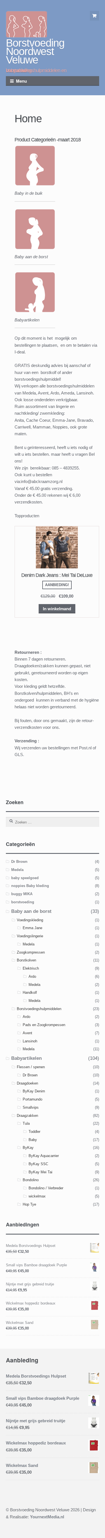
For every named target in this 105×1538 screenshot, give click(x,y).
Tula (26, 1123)
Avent (27, 1033)
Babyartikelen (26, 1058)
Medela (17, 870)
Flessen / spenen (31, 1067)
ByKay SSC (38, 1164)
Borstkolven (26, 960)
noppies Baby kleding (30, 886)
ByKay (28, 1147)
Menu (21, 81)
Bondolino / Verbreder (46, 1188)
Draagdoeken (27, 1083)
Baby (33, 1140)
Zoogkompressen (31, 952)
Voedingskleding (30, 920)
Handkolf (30, 992)
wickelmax (37, 1196)
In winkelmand (57, 608)
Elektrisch (31, 968)
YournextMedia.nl (47, 1516)
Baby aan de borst (31, 911)
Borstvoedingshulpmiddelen (39, 1009)
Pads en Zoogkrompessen (44, 1025)
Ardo (32, 976)
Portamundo (32, 1099)
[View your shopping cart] (94, 16)
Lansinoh (30, 1041)
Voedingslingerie (30, 936)
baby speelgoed (25, 878)
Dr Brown (19, 861)
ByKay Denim (34, 1091)
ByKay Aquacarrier (44, 1156)
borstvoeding (22, 902)
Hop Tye (29, 1204)
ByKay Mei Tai (40, 1172)
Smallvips (31, 1107)
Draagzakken (27, 1115)
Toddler (34, 1131)
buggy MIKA (21, 894)
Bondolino (31, 1180)
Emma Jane (32, 928)
